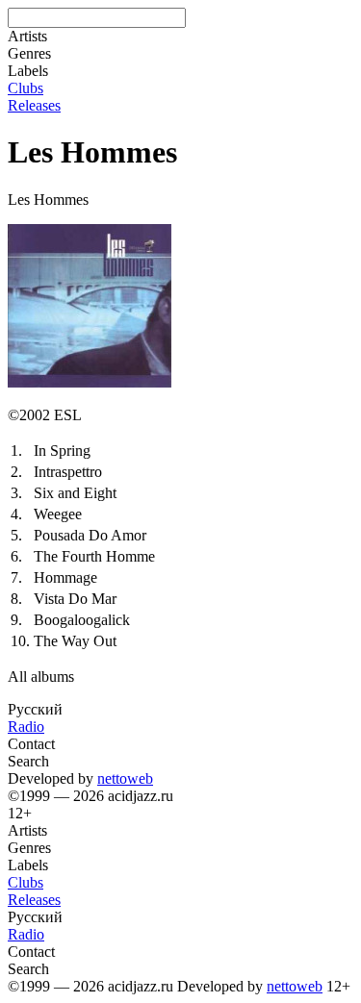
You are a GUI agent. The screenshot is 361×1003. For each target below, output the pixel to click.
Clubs (25, 88)
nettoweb (125, 778)
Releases (34, 105)
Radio (26, 726)
